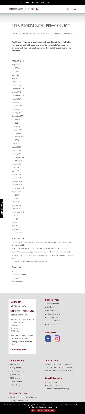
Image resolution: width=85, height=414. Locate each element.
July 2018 (15, 195)
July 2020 (15, 140)
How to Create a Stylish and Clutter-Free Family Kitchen (33, 248)
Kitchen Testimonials (41, 34)
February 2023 (17, 106)
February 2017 (17, 233)
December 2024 (18, 96)
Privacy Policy (52, 382)
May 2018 (15, 202)
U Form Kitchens (16, 381)
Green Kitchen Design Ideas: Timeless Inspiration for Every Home (35, 252)
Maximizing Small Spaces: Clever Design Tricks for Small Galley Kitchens (38, 255)
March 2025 (16, 92)
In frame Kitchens (53, 314)
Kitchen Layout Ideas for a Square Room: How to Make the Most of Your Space (41, 242)
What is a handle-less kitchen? (23, 261)
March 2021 (16, 126)
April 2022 (15, 109)
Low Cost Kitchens (53, 324)
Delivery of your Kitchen (19, 401)
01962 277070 (17, 2)
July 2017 (15, 216)
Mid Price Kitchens (53, 321)
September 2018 (18, 188)
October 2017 (17, 209)
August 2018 (16, 192)
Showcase (15, 278)
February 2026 (17, 85)
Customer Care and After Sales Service (24, 397)
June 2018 (15, 198)
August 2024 (16, 99)
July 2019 (15, 168)
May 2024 (15, 102)
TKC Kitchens (15, 378)
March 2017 (16, 229)
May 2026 (15, 75)
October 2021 (17, 120)
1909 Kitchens (15, 364)
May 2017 (15, 222)
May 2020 (15, 144)
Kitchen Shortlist (2, 208)
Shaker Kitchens (52, 311)
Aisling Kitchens (15, 368)
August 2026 (16, 65)
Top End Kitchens (53, 317)
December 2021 (18, 116)
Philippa (17, 34)
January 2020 (17, 154)
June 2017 (15, 219)
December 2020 (18, 133)
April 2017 (15, 226)
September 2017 (18, 212)
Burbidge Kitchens (17, 371)
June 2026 (15, 72)
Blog (13, 271)
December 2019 (18, 157)
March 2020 (16, 147)
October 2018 (17, 185)
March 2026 (16, 82)
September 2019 (18, 161)
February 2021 (17, 130)
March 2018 (16, 205)
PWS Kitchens (15, 385)
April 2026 (15, 78)
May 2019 (15, 171)
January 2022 (17, 113)
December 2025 (18, 89)
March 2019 (16, 174)
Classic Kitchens (52, 307)
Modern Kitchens (53, 304)
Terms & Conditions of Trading (58, 389)
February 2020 (17, 150)
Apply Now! (69, 370)
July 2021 (15, 123)
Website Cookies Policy (55, 385)
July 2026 (15, 68)
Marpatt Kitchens (16, 375)
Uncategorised (55, 34)
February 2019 (17, 178)
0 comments (67, 34)
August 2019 (16, 164)
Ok (33, 410)
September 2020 (18, 137)
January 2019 (17, 181)
